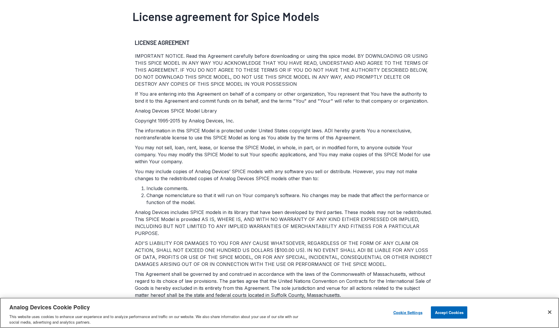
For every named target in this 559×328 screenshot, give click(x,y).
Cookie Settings (407, 312)
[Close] (549, 312)
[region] (279, 313)
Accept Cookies (449, 312)
